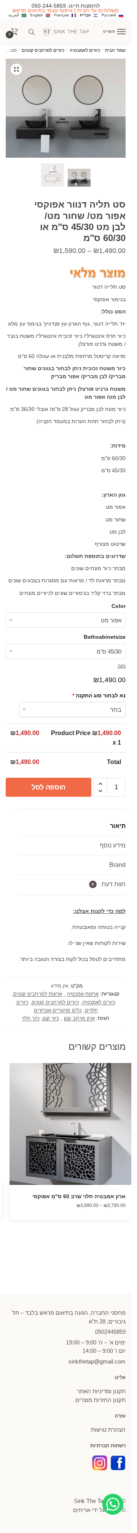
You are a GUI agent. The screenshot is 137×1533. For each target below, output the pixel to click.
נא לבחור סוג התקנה (99, 695)
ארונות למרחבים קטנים (37, 994)
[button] (16, 69)
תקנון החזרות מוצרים (100, 1400)
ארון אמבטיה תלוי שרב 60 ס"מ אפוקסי (79, 1196)
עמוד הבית (115, 50)
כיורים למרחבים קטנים (43, 50)
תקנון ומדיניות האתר (101, 1391)
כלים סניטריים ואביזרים (58, 1010)
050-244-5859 (49, 6)
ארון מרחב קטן (79, 1018)
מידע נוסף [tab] (113, 845)
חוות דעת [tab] (109, 884)
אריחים (81, 1510)
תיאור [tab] (118, 826)
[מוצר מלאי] (97, 273)
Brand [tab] (117, 865)
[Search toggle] (31, 32)
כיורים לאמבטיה (85, 50)
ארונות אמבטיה (83, 994)
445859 (110, 1331)
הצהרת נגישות (108, 1429)
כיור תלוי (31, 1018)
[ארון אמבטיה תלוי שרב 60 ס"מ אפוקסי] (70, 1124)
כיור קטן (51, 1018)
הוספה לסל (48, 787)
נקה (122, 666)
